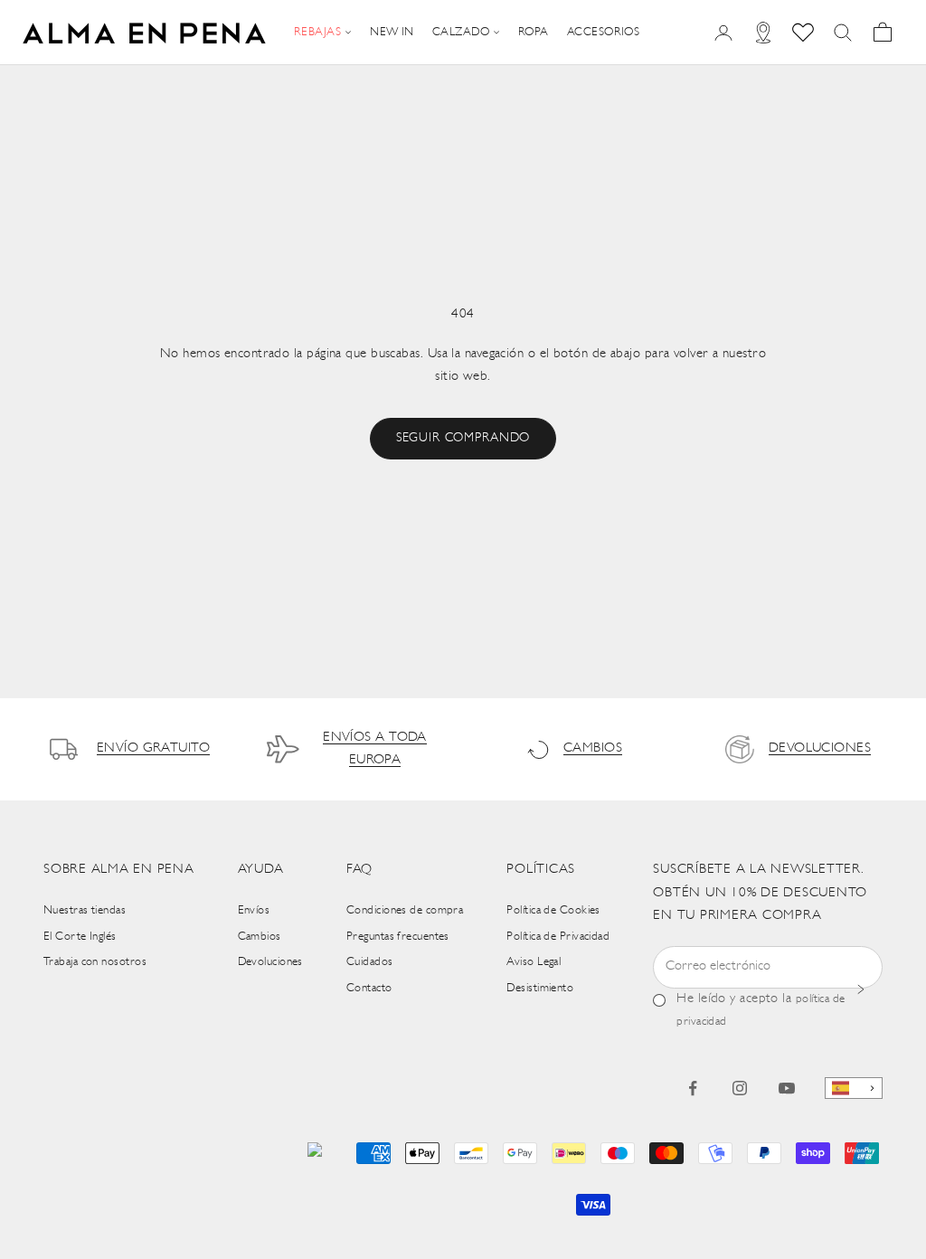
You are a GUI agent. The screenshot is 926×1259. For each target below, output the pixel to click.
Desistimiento (539, 988)
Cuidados (369, 962)
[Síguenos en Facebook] (693, 1088)
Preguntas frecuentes (397, 936)
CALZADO (460, 32)
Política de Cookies (553, 910)
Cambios (259, 936)
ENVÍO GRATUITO (153, 748)
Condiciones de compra (404, 910)
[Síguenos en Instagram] (740, 1088)
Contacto (369, 988)
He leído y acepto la (760, 1009)
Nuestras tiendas (84, 910)
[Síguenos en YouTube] (787, 1088)
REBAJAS (317, 32)
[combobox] (854, 1088)
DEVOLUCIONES (820, 748)
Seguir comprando (463, 438)
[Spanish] (854, 1088)
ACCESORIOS (603, 32)
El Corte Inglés (80, 936)
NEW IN (392, 32)
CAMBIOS (592, 748)
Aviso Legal (533, 962)
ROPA (533, 32)
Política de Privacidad (557, 936)
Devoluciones (270, 962)
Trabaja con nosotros (94, 962)
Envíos (254, 910)
